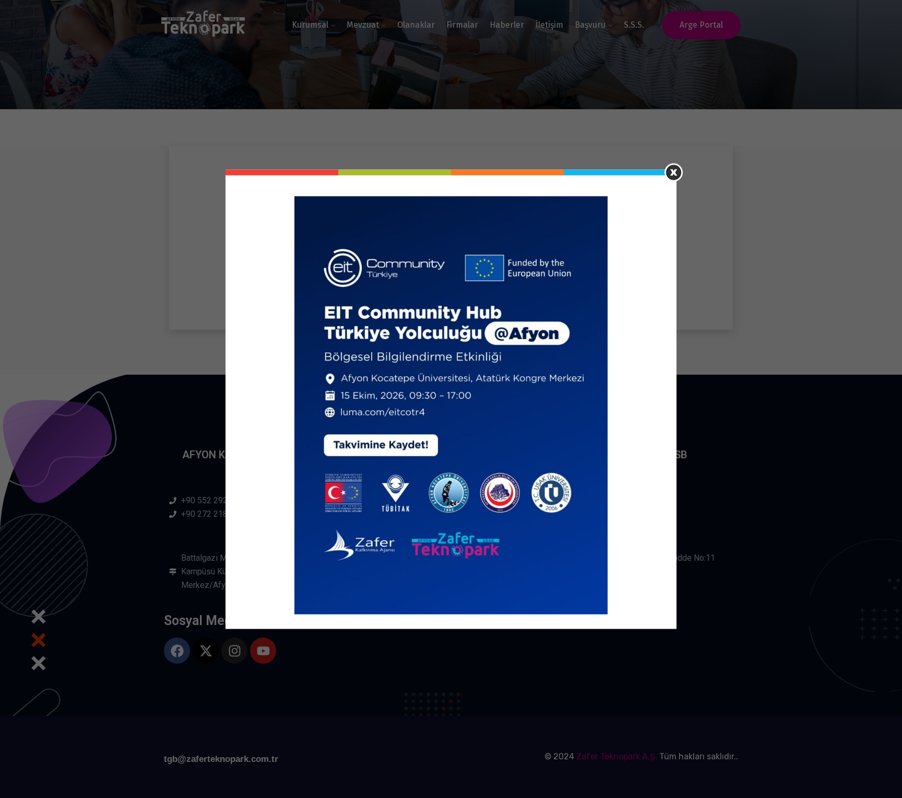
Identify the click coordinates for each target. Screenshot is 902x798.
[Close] (673, 172)
